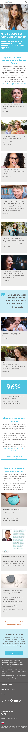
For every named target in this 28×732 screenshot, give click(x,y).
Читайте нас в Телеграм (13, 624)
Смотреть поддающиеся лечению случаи (14, 457)
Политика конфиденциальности (9, 721)
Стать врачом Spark (14, 653)
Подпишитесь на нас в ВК (13, 622)
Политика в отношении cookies (9, 718)
